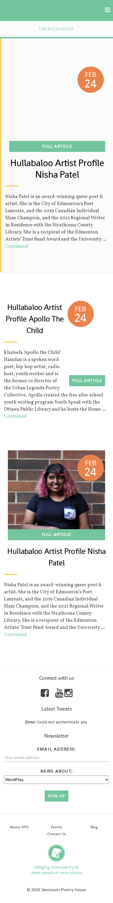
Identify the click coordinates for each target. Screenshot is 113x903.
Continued (16, 246)
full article (57, 146)
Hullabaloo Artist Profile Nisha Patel (57, 169)
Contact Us (56, 833)
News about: (56, 771)
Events (56, 827)
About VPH (19, 827)
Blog (94, 827)
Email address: (56, 749)
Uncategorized (56, 29)
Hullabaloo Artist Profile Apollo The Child (35, 318)
